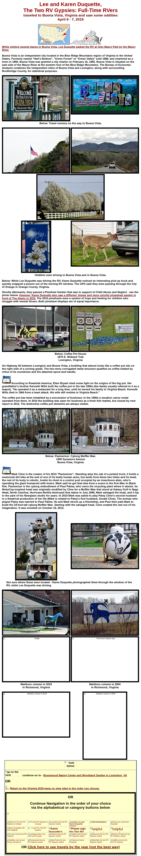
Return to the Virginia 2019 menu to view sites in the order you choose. (55, 788)
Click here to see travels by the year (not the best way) (74, 847)
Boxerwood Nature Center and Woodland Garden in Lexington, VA (85, 775)
